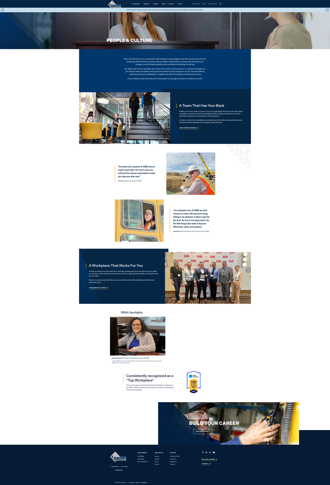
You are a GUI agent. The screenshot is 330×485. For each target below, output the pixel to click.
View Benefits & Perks (97, 287)
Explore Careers (208, 459)
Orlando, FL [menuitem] (172, 464)
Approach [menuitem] (146, 4)
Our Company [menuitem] (142, 452)
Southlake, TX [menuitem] (173, 461)
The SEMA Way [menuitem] (141, 456)
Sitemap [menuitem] (137, 482)
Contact (205, 463)
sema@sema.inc (119, 470)
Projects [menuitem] (155, 4)
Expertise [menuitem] (157, 456)
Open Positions (202, 431)
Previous (2, 10)
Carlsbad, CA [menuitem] (173, 459)
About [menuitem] (163, 4)
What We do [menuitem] (159, 452)
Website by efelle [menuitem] (143, 482)
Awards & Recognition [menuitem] (143, 461)
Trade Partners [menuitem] (196, 4)
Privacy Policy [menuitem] (131, 482)
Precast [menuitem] (204, 4)
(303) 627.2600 (114, 466)
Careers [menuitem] (172, 4)
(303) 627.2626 (124, 466)
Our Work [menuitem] (157, 464)
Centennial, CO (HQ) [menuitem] (174, 456)
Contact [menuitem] (180, 4)
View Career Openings (188, 128)
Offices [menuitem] (173, 452)
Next (327, 10)
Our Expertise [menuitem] (135, 4)
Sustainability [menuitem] (141, 459)
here (193, 10)
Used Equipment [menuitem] (212, 4)
